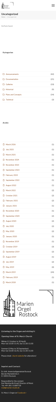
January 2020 (11, 236)
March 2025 (11, 155)
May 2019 (10, 267)
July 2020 (10, 226)
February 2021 (12, 201)
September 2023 (12, 170)
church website (18, 356)
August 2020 (11, 221)
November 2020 (12, 211)
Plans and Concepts (13, 94)
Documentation (12, 79)
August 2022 (11, 185)
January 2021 (11, 206)
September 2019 (12, 252)
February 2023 (12, 175)
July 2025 (10, 149)
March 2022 (11, 190)
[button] (53, 5)
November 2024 (12, 160)
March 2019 (11, 272)
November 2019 (12, 241)
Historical (9, 89)
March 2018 (11, 282)
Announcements (12, 74)
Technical (9, 100)
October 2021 (11, 195)
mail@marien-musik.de (10, 388)
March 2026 (11, 144)
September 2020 (12, 216)
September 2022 (12, 180)
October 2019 (11, 247)
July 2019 (10, 262)
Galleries (9, 84)
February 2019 (12, 277)
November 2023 (12, 165)
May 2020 (10, 231)
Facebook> (22, 393)
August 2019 (11, 257)
